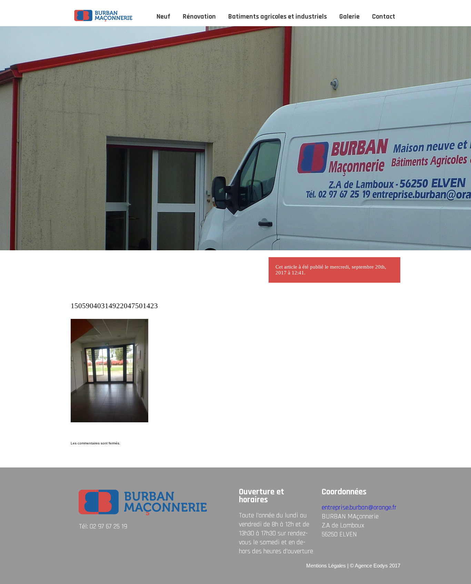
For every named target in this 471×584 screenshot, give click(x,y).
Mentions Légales (326, 565)
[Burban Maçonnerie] (104, 21)
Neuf (163, 16)
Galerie (349, 16)
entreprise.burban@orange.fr (359, 507)
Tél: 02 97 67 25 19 (103, 526)
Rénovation (199, 16)
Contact (383, 16)
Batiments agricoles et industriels (277, 16)
